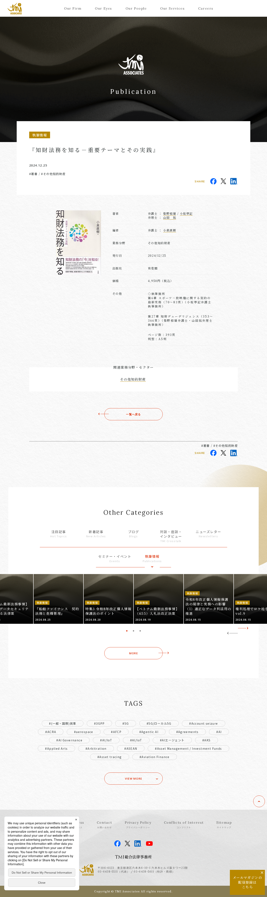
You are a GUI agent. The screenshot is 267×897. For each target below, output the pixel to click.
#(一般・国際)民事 (62, 723)
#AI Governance (69, 740)
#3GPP (99, 723)
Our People (136, 8)
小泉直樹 (169, 230)
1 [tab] (126, 630)
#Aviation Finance (155, 757)
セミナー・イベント (114, 558)
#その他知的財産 (53, 174)
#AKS (206, 740)
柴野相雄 (169, 213)
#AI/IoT (106, 740)
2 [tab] (133, 630)
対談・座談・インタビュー (171, 536)
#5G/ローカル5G (159, 723)
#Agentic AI (148, 732)
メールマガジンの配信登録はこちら (247, 882)
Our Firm (73, 8)
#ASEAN (130, 748)
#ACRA (50, 732)
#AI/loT (136, 740)
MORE (133, 653)
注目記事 (58, 533)
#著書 (33, 174)
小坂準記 (186, 213)
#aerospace (83, 732)
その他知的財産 (133, 379)
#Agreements (187, 732)
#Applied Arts (56, 748)
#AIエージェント (172, 740)
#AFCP (116, 732)
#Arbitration (96, 748)
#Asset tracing (109, 757)
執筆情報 (152, 558)
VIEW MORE (133, 778)
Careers (205, 8)
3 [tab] (140, 630)
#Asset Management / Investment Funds (188, 748)
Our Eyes (103, 8)
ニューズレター (208, 533)
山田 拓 (169, 217)
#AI (219, 732)
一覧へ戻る (133, 414)
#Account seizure (203, 723)
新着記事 (96, 533)
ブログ (133, 533)
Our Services (172, 8)
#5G (125, 723)
